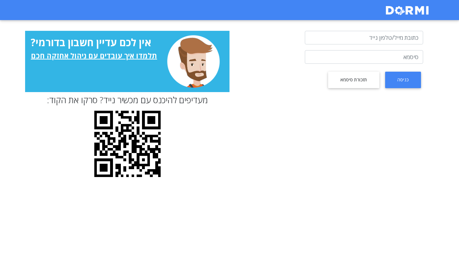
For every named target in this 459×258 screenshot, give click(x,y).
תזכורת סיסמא (353, 79)
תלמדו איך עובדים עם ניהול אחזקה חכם (94, 56)
